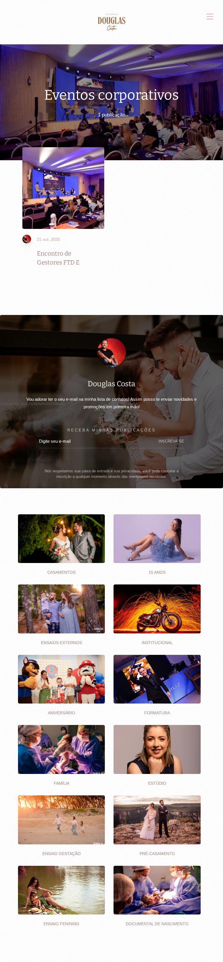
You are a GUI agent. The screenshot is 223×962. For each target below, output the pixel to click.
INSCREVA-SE (171, 441)
